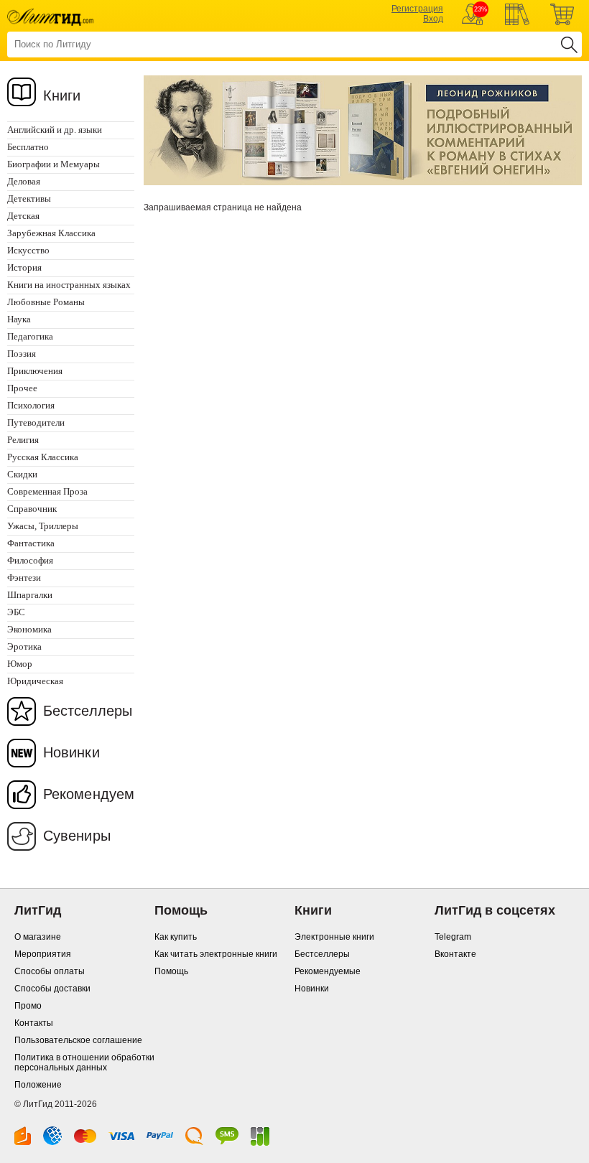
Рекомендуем (88, 794)
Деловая (23, 181)
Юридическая (35, 681)
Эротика (24, 646)
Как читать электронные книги (215, 954)
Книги (62, 95)
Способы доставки (52, 989)
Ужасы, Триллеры (42, 525)
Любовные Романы (46, 301)
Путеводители (36, 422)
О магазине (37, 937)
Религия (23, 439)
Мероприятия (42, 954)
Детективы (29, 198)
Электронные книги (334, 937)
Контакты (33, 1023)
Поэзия (21, 353)
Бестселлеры (87, 711)
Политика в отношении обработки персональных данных (84, 1062)
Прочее (22, 388)
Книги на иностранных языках (69, 284)
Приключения (34, 370)
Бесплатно (28, 146)
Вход (433, 19)
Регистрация (417, 9)
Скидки (22, 474)
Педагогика (30, 336)
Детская (23, 215)
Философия (30, 560)
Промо (28, 1006)
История (24, 267)
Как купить (175, 937)
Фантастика (31, 543)
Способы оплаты (49, 971)
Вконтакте (455, 954)
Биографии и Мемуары (53, 164)
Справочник (32, 508)
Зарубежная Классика (51, 233)
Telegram (453, 937)
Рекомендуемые (327, 971)
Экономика (29, 629)
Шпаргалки (29, 594)
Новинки (71, 752)
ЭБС (16, 612)
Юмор (19, 663)
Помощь (171, 971)
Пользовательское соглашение (78, 1040)
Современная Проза (47, 491)
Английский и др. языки (54, 129)
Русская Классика (42, 457)
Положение (38, 1085)
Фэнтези (24, 577)
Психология (31, 405)
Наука (19, 319)
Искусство (28, 250)
